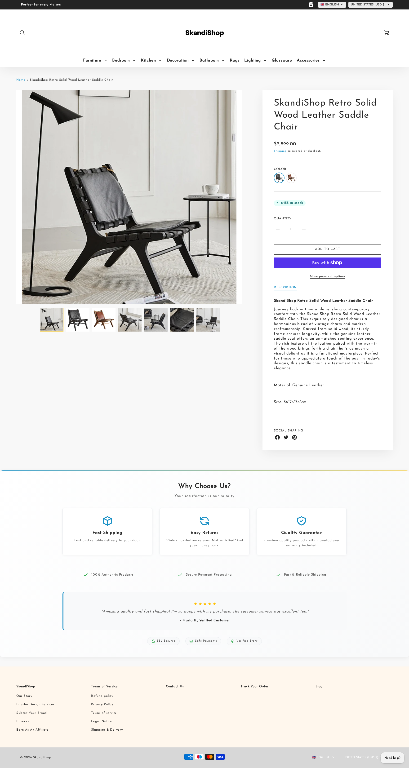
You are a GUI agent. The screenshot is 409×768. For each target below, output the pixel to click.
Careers (22, 721)
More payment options (327, 276)
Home (21, 79)
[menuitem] (95, 60)
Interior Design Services (35, 704)
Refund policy (102, 695)
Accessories (308, 60)
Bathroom (209, 60)
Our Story (24, 695)
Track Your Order (255, 686)
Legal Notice (101, 721)
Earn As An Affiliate (32, 729)
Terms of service (104, 713)
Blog (319, 686)
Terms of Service (104, 686)
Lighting (252, 60)
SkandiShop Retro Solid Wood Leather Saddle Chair (71, 79)
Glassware (282, 60)
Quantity (283, 218)
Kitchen (148, 60)
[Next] (245, 197)
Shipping (280, 151)
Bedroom (121, 60)
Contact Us (175, 686)
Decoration (178, 60)
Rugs (235, 60)
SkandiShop (25, 686)
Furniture (92, 60)
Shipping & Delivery (107, 729)
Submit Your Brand (31, 713)
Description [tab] (285, 287)
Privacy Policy (102, 704)
